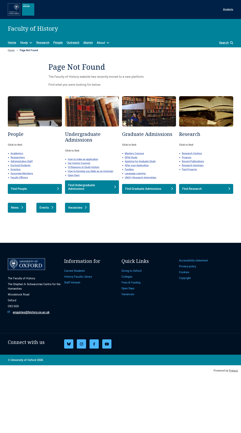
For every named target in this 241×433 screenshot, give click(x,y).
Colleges (126, 276)
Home (12, 42)
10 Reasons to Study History (83, 167)
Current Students (74, 270)
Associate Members (22, 173)
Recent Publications (193, 161)
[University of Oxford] (14, 9)
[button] (224, 42)
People (58, 42)
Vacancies (127, 294)
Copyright (185, 278)
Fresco (233, 370)
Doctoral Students (21, 165)
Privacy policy (187, 266)
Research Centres (192, 153)
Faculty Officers (19, 177)
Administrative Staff (22, 161)
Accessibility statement (193, 260)
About (101, 42)
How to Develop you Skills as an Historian (90, 171)
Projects (186, 157)
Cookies (184, 272)
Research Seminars (193, 165)
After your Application (137, 165)
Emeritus (16, 169)
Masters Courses (134, 153)
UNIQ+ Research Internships (140, 177)
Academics (17, 153)
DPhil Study (131, 157)
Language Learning (135, 173)
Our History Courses (79, 163)
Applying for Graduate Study (140, 161)
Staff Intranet (72, 282)
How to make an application (83, 159)
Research (42, 42)
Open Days (74, 175)
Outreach (73, 42)
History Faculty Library (78, 276)
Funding (129, 169)
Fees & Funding (130, 282)
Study (24, 42)
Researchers (18, 157)
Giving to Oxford (131, 270)
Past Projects (189, 169)
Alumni (88, 42)
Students (228, 9)
